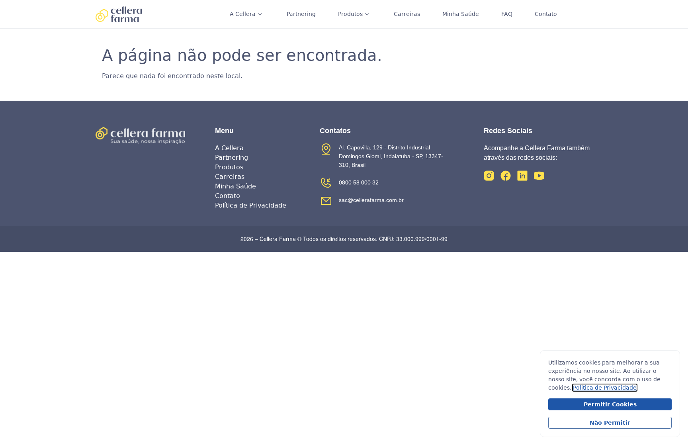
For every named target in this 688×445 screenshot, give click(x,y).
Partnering (301, 14)
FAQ (506, 14)
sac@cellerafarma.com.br (371, 200)
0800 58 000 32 (359, 182)
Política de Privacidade (250, 205)
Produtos (350, 14)
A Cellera (243, 14)
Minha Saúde (460, 14)
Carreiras (407, 14)
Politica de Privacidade (605, 387)
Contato (546, 14)
